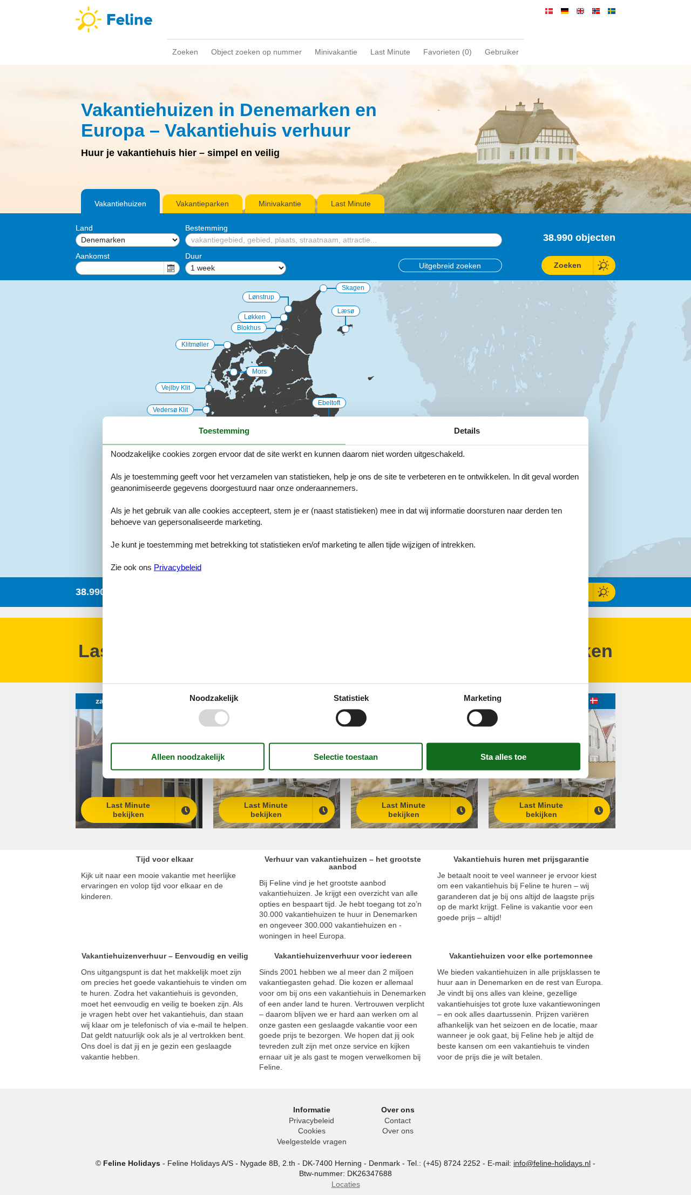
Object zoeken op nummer (256, 52)
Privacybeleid (311, 1120)
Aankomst (93, 256)
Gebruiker (502, 52)
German (564, 11)
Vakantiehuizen (120, 203)
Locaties (345, 1184)
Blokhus (249, 328)
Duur (193, 256)
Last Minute (390, 52)
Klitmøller (195, 344)
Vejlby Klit (175, 387)
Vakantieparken (202, 203)
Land (84, 228)
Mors (259, 371)
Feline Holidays (345, 19)
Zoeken (185, 52)
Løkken (255, 317)
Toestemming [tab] (224, 430)
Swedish (611, 11)
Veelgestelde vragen (312, 1141)
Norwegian (596, 11)
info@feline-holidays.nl (552, 1163)
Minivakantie (336, 52)
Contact (397, 1120)
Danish (549, 11)
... (172, 268)
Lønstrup (261, 297)
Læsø (345, 311)
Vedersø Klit (170, 410)
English (580, 11)
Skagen (353, 288)
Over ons (398, 1130)
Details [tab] (467, 430)
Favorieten (447, 52)
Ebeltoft (329, 403)
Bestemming (206, 228)
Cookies (312, 1130)
